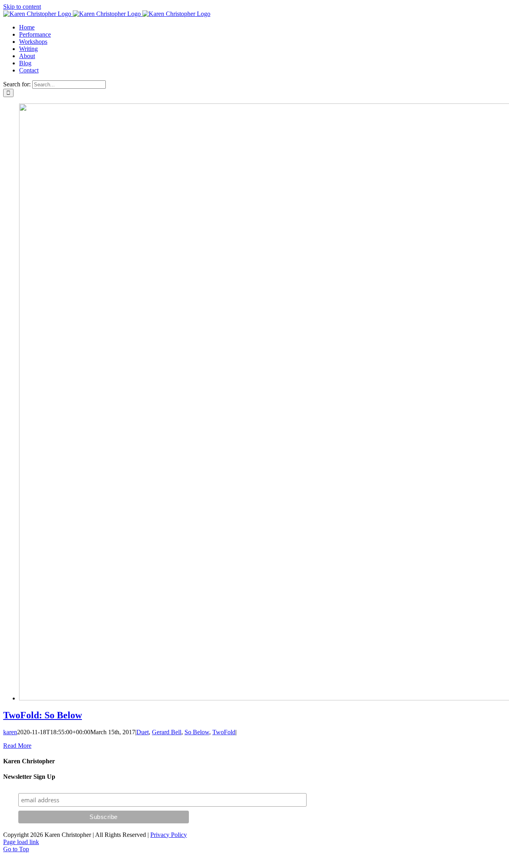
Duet (142, 732)
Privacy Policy (168, 834)
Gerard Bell (166, 732)
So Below (197, 732)
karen (10, 732)
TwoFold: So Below (42, 715)
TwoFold (223, 732)
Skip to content (22, 6)
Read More (17, 745)
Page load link (21, 841)
